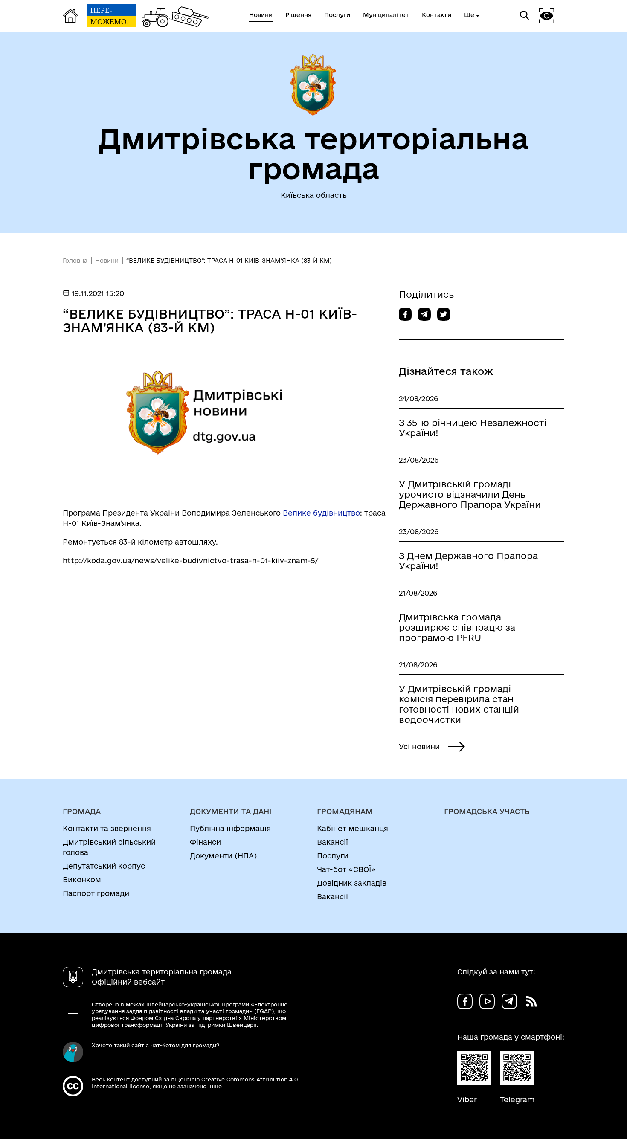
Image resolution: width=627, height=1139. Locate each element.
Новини (107, 260)
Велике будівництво (321, 513)
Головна (75, 260)
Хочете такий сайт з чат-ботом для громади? (155, 1045)
